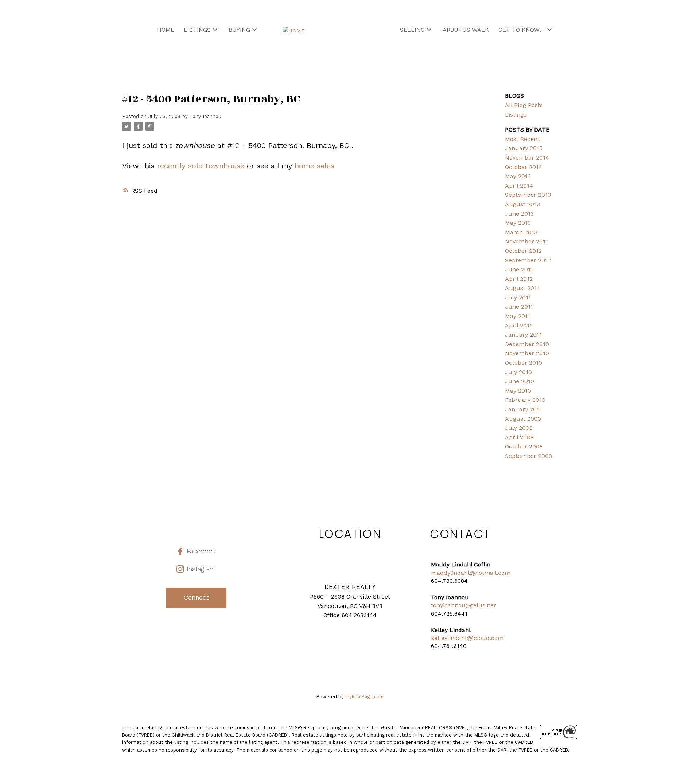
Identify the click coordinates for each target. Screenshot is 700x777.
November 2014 (527, 157)
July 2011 (518, 297)
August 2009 (523, 418)
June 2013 (519, 213)
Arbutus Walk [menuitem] (466, 29)
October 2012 (523, 250)
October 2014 (523, 167)
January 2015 (523, 148)
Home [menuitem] (165, 29)
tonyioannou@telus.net (463, 605)
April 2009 (519, 437)
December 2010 (527, 344)
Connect (196, 597)
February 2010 (525, 399)
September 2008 (528, 455)
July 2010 (518, 372)
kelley (439, 638)
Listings (197, 29)
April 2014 (519, 185)
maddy (440, 572)
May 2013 (518, 222)
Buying (239, 29)
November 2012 (527, 241)
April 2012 (519, 278)
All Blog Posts (524, 105)
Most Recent (522, 139)
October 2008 (524, 446)
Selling (412, 29)
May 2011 (517, 316)
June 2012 (519, 269)
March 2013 (521, 232)
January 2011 (523, 334)
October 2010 (523, 362)
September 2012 (528, 260)
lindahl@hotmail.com (480, 572)
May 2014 (518, 176)
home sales (314, 165)
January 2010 (524, 409)
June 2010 (519, 381)
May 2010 (518, 390)
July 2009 (519, 427)
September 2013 (528, 194)
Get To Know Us (521, 29)
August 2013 (522, 204)
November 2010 (527, 353)
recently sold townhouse (200, 165)
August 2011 (522, 287)
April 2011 (518, 325)
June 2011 (519, 306)
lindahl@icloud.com (475, 638)
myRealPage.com (364, 696)
